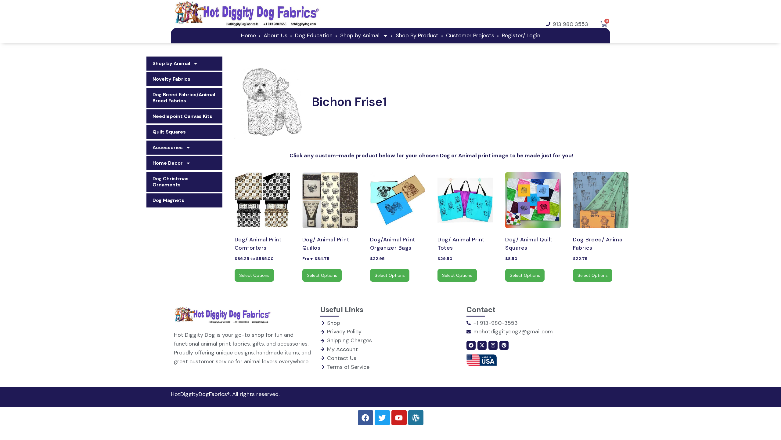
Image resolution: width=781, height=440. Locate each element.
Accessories (168, 147)
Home (248, 35)
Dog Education (314, 35)
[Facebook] (471, 345)
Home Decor (168, 163)
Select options (254, 275)
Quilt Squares (169, 132)
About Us (275, 35)
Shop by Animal (360, 35)
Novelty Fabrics (171, 79)
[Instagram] (493, 345)
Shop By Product (417, 35)
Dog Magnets (168, 200)
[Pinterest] (504, 345)
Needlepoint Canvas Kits (182, 116)
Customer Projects (470, 35)
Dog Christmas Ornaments (171, 181)
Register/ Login (751, 7)
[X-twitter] (482, 345)
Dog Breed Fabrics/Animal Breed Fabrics (184, 97)
